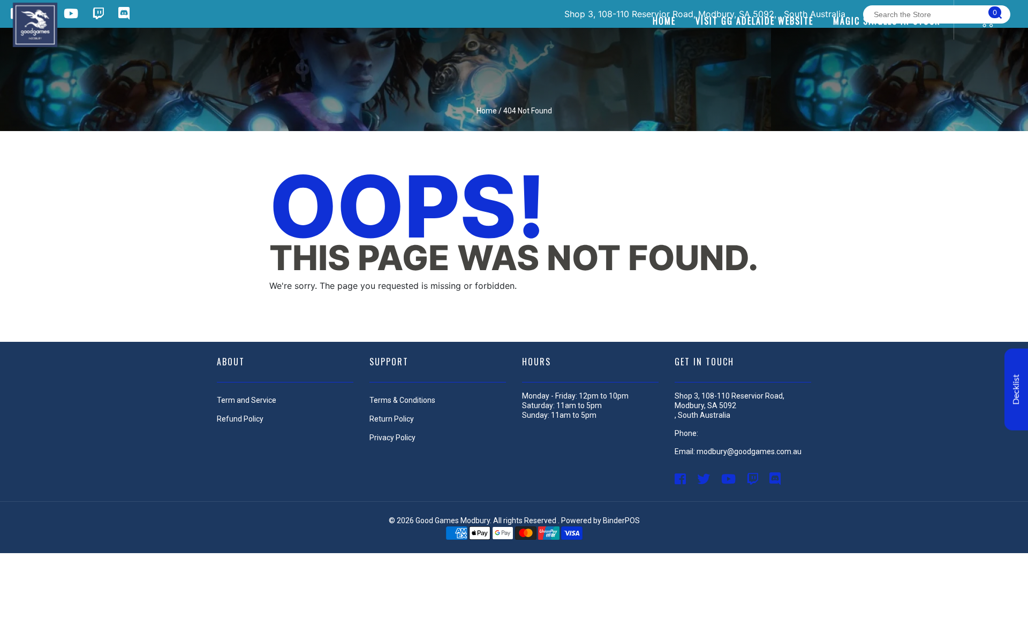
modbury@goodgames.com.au (749, 451)
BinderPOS (621, 520)
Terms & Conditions (402, 400)
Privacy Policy (392, 437)
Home (487, 110)
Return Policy (391, 419)
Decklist (1016, 389)
